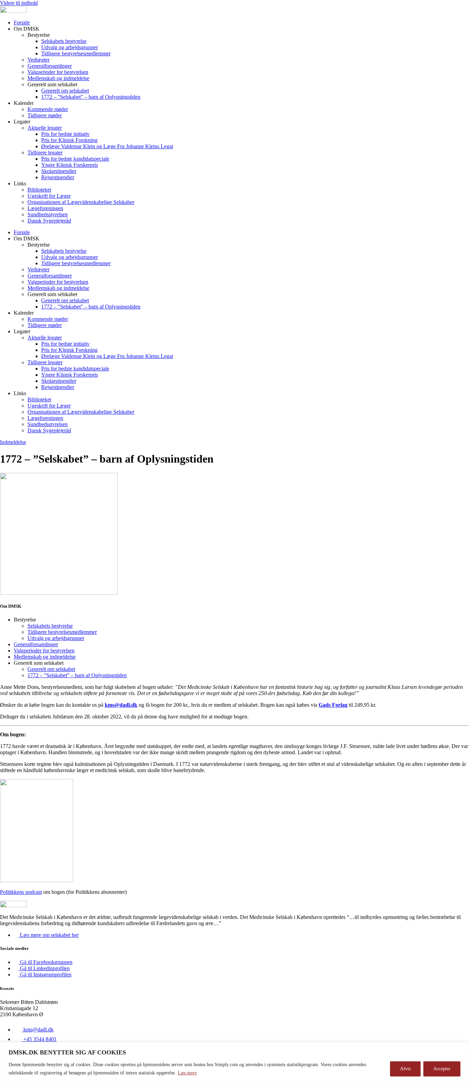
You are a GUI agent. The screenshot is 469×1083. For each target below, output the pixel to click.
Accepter (441, 1068)
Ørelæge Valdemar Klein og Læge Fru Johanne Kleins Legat (107, 146)
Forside (22, 22)
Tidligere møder (44, 115)
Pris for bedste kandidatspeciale (75, 159)
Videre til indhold (19, 3)
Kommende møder (47, 109)
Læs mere (187, 1072)
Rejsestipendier (57, 177)
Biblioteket (39, 190)
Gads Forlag (333, 705)
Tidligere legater (44, 152)
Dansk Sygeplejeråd (49, 221)
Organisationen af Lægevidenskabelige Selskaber (80, 202)
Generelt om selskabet (65, 91)
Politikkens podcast (21, 892)
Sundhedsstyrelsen (47, 214)
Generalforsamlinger (49, 66)
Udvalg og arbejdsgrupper (69, 47)
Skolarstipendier (58, 171)
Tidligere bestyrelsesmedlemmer (76, 53)
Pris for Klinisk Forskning (69, 140)
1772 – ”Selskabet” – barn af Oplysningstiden (90, 97)
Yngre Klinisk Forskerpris (69, 165)
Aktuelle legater (44, 128)
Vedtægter (38, 60)
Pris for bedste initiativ (65, 134)
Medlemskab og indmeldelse (58, 78)
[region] (234, 1062)
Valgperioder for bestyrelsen (57, 72)
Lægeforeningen (45, 208)
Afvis (405, 1068)
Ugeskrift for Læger (49, 196)
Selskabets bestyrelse (64, 41)
